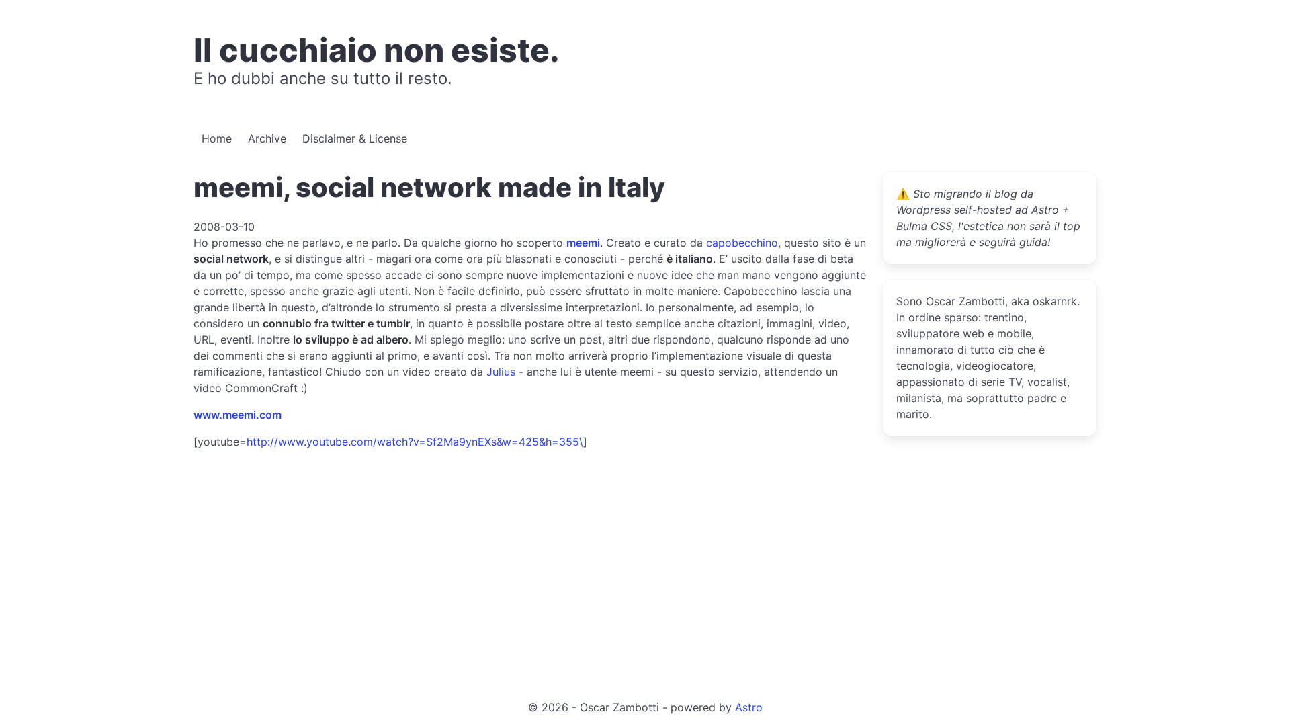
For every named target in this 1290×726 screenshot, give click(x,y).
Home (217, 138)
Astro (749, 707)
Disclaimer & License (354, 138)
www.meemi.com (238, 414)
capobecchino (742, 242)
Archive (267, 138)
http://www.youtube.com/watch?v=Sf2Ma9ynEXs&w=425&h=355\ (415, 441)
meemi (583, 242)
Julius (500, 371)
